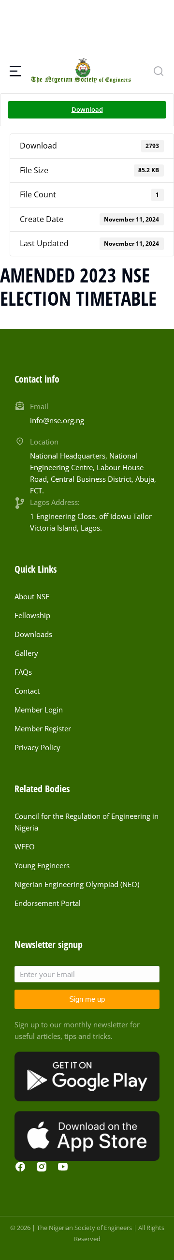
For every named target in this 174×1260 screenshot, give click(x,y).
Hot (9, 320)
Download (87, 109)
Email (39, 406)
